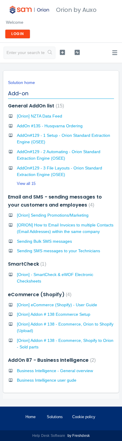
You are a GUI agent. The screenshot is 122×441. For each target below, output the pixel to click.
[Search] (50, 53)
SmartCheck (26, 264)
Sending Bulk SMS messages (44, 241)
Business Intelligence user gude (46, 380)
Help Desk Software (49, 436)
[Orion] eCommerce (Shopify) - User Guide (57, 304)
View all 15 (26, 183)
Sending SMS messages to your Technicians (58, 250)
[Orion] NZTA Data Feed (39, 116)
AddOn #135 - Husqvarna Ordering (50, 125)
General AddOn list (35, 105)
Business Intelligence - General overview (55, 370)
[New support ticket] (62, 52)
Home (30, 417)
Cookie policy (83, 417)
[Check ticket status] (77, 52)
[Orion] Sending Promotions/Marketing (53, 215)
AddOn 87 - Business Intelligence (51, 360)
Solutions (55, 417)
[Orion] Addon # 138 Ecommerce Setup (53, 314)
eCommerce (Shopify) (39, 294)
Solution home (21, 82)
